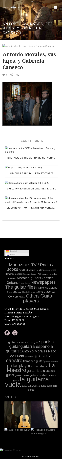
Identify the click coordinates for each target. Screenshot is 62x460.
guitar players (22, 375)
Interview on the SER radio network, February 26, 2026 (32, 158)
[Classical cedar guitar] (28, 430)
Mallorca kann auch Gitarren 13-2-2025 (32, 189)
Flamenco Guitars (46, 287)
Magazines (20, 264)
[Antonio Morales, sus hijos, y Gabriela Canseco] (31, 46)
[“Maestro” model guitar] (55, 414)
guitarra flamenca (30, 386)
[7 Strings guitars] (28, 414)
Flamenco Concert (30, 274)
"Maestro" (12, 278)
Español (13, 251)
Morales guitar (28, 278)
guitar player (18, 365)
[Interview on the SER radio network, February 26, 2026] (31, 150)
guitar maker (29, 357)
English (12, 254)
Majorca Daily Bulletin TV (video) (31, 173)
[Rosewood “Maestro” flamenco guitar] (55, 432)
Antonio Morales (34, 351)
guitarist (13, 350)
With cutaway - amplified (47, 274)
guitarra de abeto (39, 375)
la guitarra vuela (27, 382)
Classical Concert (28, 292)
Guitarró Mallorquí (14, 292)
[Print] (19, 75)
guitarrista (34, 371)
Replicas (46, 270)
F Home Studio (24, 283)
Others (33, 296)
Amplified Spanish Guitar (31, 270)
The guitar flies (20, 287)
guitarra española (36, 346)
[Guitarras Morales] (13, 7)
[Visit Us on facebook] (7, 333)
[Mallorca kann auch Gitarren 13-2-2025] (31, 183)
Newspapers (43, 282)
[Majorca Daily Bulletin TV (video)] (31, 167)
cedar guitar (34, 343)
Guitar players (38, 298)
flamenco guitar (33, 361)
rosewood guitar (39, 366)
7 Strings (22, 297)
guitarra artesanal (51, 361)
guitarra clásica (18, 342)
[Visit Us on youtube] (15, 333)
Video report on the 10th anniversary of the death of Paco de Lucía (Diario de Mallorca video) (32, 208)
